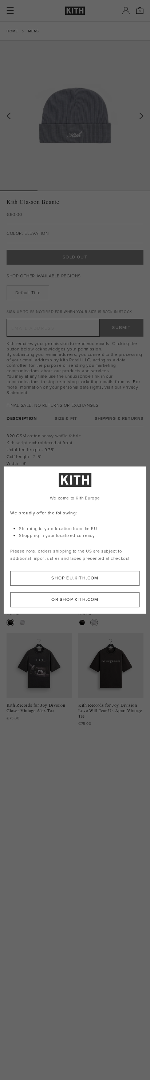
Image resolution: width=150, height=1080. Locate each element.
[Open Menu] (10, 10)
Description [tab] (22, 418)
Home (12, 31)
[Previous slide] (8, 116)
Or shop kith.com (74, 599)
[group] (75, 115)
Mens (33, 31)
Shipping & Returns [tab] (119, 418)
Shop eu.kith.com (74, 578)
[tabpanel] (75, 464)
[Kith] (75, 11)
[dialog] (75, 540)
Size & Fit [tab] (66, 418)
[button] (56, 190)
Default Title (28, 292)
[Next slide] (141, 116)
